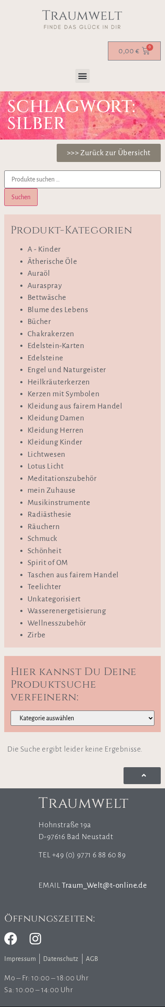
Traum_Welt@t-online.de (104, 885)
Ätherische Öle (52, 262)
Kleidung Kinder (55, 442)
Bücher (39, 322)
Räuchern (44, 527)
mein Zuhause (52, 490)
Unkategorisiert (54, 599)
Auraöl (39, 273)
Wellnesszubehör (57, 623)
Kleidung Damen (56, 418)
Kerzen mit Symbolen (63, 394)
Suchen (20, 197)
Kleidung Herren (56, 430)
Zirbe (37, 635)
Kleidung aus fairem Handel (75, 406)
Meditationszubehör (62, 479)
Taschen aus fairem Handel (73, 575)
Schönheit (44, 551)
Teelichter (44, 587)
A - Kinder (44, 249)
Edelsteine (45, 358)
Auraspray (45, 286)
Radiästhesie (50, 514)
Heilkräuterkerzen (59, 382)
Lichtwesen (47, 454)
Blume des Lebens (58, 310)
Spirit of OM (48, 563)
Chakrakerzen (51, 334)
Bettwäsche (47, 298)
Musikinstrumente (59, 503)
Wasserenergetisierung (67, 611)
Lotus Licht (46, 466)
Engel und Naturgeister (67, 370)
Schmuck (43, 539)
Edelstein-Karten (56, 346)
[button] (82, 76)
